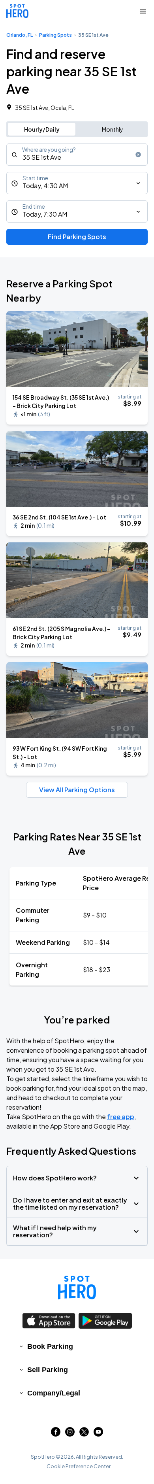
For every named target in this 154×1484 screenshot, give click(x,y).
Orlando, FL (19, 35)
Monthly (112, 129)
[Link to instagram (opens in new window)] (70, 1434)
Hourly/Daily (42, 129)
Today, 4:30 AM (45, 185)
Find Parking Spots (77, 236)
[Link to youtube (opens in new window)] (98, 1434)
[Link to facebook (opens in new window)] (55, 1434)
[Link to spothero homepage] (77, 1288)
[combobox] (77, 154)
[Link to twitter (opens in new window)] (84, 1434)
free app (120, 1116)
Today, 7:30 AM (45, 214)
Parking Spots (55, 35)
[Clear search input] (138, 154)
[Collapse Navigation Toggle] (143, 11)
